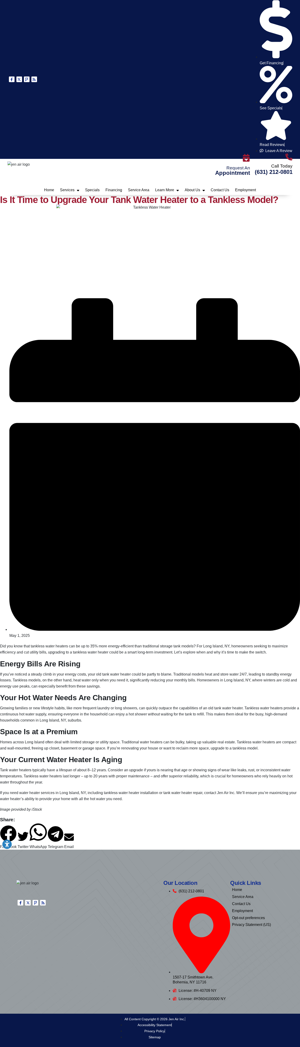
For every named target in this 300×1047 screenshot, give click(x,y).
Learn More (164, 190)
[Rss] (34, 79)
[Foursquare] (27, 79)
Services (67, 190)
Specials (92, 190)
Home (49, 190)
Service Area (138, 190)
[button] (23, 840)
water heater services (37, 793)
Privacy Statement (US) (251, 925)
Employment (245, 190)
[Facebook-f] (12, 79)
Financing (113, 190)
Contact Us (220, 190)
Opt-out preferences (248, 918)
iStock (37, 809)
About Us (192, 190)
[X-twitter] (19, 79)
